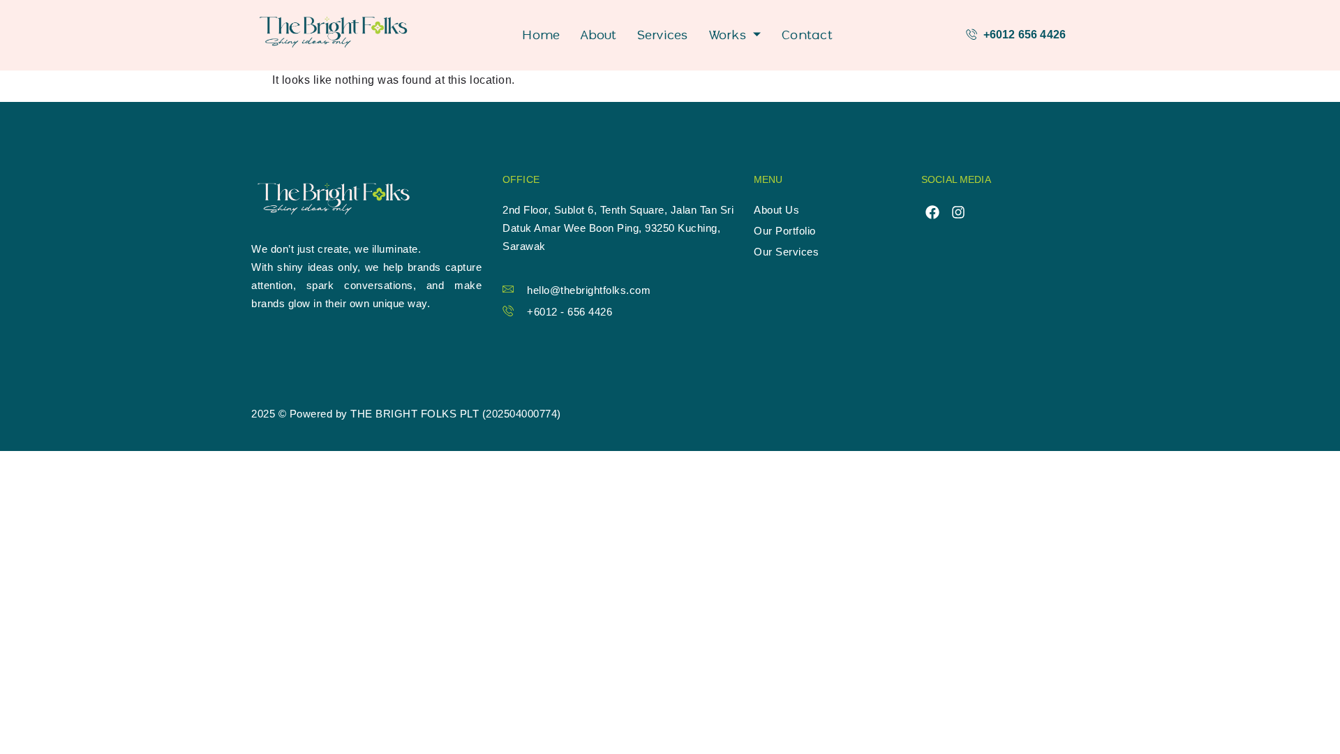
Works (727, 35)
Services (663, 35)
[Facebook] (932, 212)
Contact (807, 35)
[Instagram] (958, 212)
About (598, 35)
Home (541, 35)
